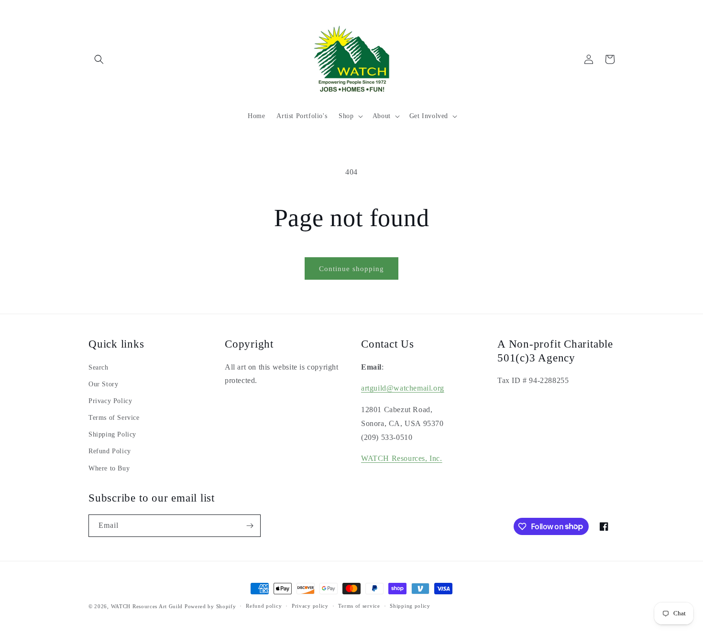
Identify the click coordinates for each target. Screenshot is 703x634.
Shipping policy (410, 606)
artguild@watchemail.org (402, 388)
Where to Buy (109, 468)
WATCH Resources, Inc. (401, 458)
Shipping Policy (112, 434)
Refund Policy (109, 451)
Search (98, 367)
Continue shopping (351, 269)
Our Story (103, 384)
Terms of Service (114, 417)
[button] (99, 59)
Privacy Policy (110, 400)
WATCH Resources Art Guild (147, 606)
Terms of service (359, 606)
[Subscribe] (249, 525)
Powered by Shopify (210, 606)
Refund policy (264, 606)
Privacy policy (310, 606)
